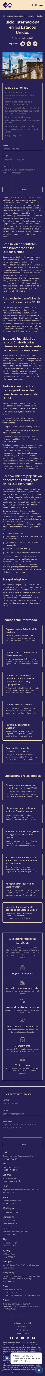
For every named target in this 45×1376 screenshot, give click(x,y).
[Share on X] (28, 43)
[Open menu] (41, 5)
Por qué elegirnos (13, 135)
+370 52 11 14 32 (10, 1203)
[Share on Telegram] (22, 43)
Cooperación (22, 1330)
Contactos (22, 1326)
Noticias (31, 16)
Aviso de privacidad (22, 1323)
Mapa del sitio (22, 1333)
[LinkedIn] (28, 1338)
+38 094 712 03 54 (10, 1170)
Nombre (6, 145)
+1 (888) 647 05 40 (10, 1212)
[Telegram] (22, 1338)
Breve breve (7, 166)
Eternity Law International (14, 16)
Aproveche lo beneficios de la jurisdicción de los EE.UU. (18, 103)
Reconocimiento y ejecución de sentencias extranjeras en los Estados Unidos (22, 129)
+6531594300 (8, 1268)
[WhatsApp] (33, 1338)
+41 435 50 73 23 (10, 1159)
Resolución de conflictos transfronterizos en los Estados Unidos (19, 95)
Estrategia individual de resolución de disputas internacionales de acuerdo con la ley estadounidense (22, 111)
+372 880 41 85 (9, 1192)
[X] (17, 1338)
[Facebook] (11, 1338)
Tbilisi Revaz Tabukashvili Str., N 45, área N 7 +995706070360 (21, 1308)
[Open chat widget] (39, 1370)
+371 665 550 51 (9, 1235)
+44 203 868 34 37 (10, 1181)
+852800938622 (9, 1281)
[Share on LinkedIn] (35, 43)
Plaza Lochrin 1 (9, 1223)
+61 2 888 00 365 (10, 1257)
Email (5, 156)
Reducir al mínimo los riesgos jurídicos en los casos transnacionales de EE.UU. (22, 120)
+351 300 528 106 (10, 1293)
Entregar (22, 189)
